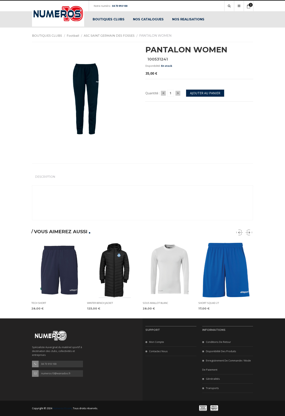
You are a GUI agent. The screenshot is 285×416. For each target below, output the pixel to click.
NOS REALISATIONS (188, 19)
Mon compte (156, 342)
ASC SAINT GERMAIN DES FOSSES (110, 35)
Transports (212, 388)
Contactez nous (158, 351)
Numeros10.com (62, 408)
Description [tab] (45, 177)
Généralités (213, 378)
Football (74, 35)
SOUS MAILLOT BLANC (155, 303)
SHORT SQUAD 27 (208, 303)
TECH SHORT (38, 303)
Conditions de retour (218, 342)
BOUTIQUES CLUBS (108, 19)
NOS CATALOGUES (148, 19)
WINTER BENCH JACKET (100, 303)
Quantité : (152, 93)
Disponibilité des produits (221, 351)
